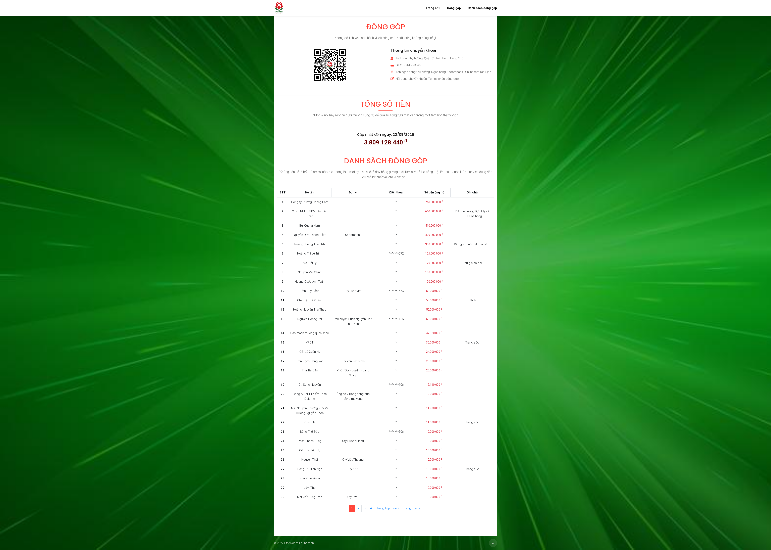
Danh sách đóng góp (482, 8)
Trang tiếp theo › (387, 508)
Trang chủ (433, 8)
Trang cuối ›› (411, 508)
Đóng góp (454, 8)
